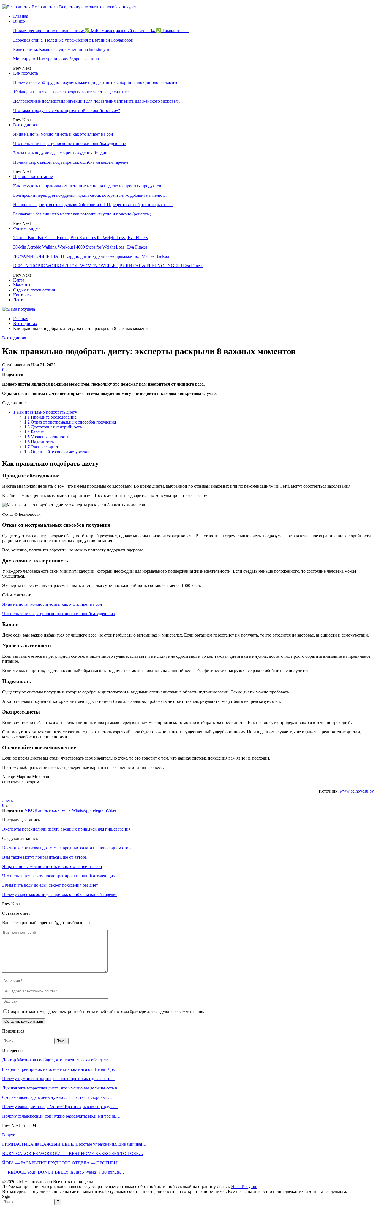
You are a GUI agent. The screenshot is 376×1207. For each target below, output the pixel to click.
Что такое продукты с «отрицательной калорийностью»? (66, 110)
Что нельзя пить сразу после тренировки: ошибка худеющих (69, 143)
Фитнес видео (26, 228)
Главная (20, 16)
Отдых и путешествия (34, 290)
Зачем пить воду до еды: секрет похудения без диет (61, 153)
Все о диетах (25, 124)
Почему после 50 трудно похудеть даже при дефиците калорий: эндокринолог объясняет (96, 82)
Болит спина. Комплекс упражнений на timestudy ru (61, 49)
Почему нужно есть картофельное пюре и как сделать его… (58, 1078)
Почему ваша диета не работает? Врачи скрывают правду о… (60, 1106)
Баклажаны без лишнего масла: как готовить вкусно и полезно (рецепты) (82, 214)
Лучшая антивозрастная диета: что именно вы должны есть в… (62, 1088)
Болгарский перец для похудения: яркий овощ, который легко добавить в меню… (90, 195)
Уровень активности (46, 437)
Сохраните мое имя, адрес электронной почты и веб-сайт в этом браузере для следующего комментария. (106, 1011)
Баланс (34, 432)
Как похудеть (25, 73)
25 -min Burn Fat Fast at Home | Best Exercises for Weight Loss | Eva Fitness (80, 237)
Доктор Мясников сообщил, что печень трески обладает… (57, 1060)
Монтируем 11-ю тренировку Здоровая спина (56, 58)
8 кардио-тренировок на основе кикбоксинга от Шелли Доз (58, 1069)
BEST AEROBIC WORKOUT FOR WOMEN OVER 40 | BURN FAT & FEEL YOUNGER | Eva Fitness (108, 265)
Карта (18, 280)
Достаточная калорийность (53, 427)
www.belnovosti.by (357, 791)
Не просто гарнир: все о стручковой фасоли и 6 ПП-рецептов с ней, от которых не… (93, 204)
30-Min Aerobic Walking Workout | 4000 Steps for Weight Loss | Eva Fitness (80, 247)
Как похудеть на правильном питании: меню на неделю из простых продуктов (87, 186)
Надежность (39, 441)
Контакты (22, 295)
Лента (18, 299)
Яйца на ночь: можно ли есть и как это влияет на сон (63, 134)
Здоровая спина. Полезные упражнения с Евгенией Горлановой (73, 40)
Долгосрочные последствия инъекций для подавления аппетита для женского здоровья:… (98, 101)
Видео (19, 21)
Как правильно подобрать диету (45, 412)
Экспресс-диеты (42, 446)
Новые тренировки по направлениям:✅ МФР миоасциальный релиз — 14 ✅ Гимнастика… (101, 30)
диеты (8, 800)
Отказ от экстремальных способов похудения (70, 422)
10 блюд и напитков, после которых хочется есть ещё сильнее (71, 91)
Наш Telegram (244, 1186)
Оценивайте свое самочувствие (57, 451)
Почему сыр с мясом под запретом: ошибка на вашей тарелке (70, 162)
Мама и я (21, 285)
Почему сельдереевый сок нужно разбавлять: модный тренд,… (61, 1116)
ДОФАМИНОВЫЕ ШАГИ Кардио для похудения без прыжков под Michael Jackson (91, 256)
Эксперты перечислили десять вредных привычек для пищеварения (66, 829)
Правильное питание (33, 176)
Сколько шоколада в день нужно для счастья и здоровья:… (57, 1097)
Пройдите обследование (50, 417)
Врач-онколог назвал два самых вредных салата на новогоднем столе (67, 847)
